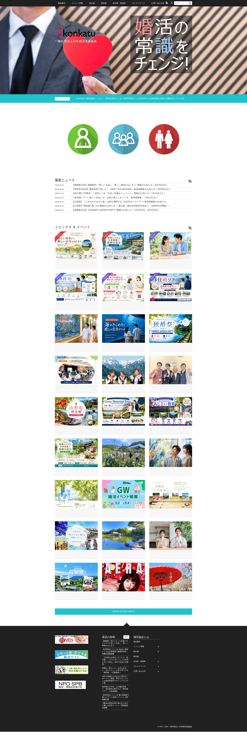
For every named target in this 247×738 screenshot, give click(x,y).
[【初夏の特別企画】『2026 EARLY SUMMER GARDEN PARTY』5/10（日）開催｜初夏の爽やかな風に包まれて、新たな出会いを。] (76, 494)
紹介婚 (136, 651)
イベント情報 (77, 3)
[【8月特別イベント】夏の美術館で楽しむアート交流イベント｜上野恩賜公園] (76, 328)
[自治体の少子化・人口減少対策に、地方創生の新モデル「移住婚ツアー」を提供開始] (170, 287)
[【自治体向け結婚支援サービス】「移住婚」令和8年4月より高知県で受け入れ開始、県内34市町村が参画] (76, 577)
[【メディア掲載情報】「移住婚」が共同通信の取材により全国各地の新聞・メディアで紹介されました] (123, 452)
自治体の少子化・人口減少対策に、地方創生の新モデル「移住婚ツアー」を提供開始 (115, 689)
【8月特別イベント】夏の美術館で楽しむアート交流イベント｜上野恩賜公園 (115, 697)
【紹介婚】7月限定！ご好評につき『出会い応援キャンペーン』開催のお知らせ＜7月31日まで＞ (119, 193)
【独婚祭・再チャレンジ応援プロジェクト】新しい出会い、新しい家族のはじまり (115, 643)
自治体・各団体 (119, 3)
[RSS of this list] (190, 181)
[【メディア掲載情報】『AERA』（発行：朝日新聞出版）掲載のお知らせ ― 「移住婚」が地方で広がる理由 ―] (123, 577)
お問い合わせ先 (157, 3)
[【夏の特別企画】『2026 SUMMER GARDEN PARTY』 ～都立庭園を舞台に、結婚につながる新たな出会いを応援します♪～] (170, 328)
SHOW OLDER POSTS (123, 611)
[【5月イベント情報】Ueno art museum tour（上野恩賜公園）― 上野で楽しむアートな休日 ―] (170, 452)
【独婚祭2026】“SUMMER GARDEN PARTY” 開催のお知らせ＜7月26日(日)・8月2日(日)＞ (116, 210)
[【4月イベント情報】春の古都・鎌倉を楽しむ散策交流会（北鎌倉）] (170, 577)
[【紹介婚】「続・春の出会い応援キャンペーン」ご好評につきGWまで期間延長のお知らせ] (170, 535)
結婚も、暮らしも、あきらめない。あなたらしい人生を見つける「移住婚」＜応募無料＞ (115, 670)
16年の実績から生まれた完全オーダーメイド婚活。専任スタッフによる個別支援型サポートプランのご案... (115, 679)
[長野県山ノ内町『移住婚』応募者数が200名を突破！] (170, 370)
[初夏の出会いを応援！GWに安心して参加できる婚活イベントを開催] (123, 494)
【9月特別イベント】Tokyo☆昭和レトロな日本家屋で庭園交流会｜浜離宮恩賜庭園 (115, 651)
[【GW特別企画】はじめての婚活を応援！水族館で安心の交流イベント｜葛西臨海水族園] (76, 535)
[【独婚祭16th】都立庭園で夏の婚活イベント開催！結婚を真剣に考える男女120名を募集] (76, 370)
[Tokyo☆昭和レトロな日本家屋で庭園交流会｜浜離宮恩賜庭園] (76, 452)
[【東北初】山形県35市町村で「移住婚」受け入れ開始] (76, 411)
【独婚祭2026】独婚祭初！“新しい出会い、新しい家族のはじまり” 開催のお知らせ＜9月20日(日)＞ (120, 185)
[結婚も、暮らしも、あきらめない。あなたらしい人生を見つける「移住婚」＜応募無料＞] (76, 287)
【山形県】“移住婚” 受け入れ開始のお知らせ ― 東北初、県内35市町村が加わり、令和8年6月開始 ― (120, 206)
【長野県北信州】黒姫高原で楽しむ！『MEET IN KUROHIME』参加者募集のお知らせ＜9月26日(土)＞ (121, 189)
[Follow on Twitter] (171, 3)
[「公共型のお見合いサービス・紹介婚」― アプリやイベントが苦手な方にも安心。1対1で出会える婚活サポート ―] (170, 245)
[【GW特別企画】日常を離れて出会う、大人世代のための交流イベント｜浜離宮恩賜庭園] (170, 494)
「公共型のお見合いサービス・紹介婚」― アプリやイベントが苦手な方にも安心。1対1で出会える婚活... (115, 660)
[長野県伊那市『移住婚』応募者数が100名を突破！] (123, 370)
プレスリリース (138, 3)
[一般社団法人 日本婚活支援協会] (76, 31)
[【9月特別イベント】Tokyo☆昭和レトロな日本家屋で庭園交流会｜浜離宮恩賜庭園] (123, 245)
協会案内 (61, 3)
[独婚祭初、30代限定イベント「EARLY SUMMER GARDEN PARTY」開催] (123, 535)
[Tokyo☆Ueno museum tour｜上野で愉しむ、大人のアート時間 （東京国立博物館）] (123, 411)
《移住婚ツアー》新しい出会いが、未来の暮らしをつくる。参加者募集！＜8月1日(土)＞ (115, 197)
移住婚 (136, 656)
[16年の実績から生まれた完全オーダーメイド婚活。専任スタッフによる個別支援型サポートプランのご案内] (123, 287)
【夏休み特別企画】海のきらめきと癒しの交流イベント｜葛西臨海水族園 (115, 705)
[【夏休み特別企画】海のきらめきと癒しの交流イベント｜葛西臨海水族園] (123, 328)
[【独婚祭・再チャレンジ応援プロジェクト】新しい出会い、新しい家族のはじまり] (76, 245)
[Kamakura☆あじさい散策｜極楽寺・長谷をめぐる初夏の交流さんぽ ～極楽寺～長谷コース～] (170, 411)
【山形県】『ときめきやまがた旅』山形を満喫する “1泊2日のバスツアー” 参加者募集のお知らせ (119, 202)
